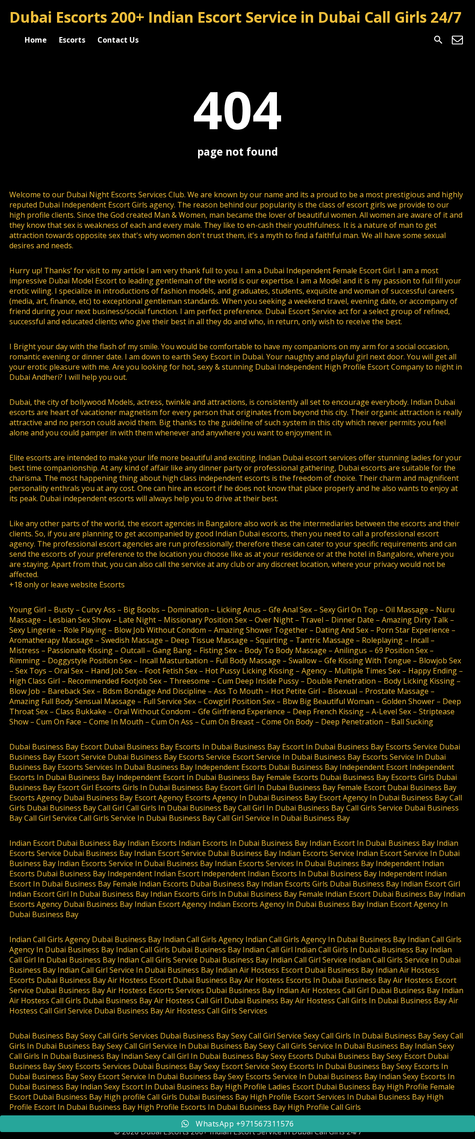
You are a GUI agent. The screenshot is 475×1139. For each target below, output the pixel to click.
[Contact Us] (457, 39)
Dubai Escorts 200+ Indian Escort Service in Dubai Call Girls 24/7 (235, 17)
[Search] (438, 39)
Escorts (72, 40)
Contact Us (118, 40)
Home (36, 40)
